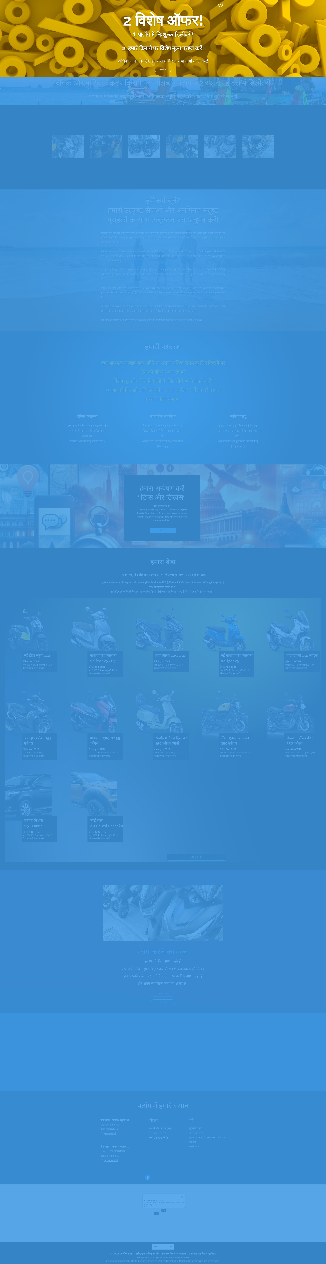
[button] (220, 5)
